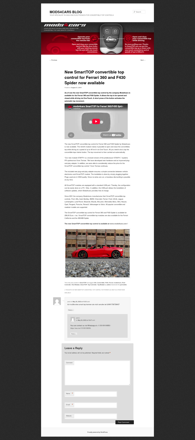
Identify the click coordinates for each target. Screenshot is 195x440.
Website (68, 416)
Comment (69, 362)
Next (143, 60)
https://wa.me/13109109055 (80, 328)
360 (95, 283)
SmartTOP (83, 283)
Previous (53, 60)
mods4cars (117, 283)
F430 (106, 283)
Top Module (101, 285)
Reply (70, 310)
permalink (123, 285)
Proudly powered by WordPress (97, 432)
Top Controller (92, 285)
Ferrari (111, 283)
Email (69, 404)
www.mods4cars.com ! (119, 223)
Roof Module (76, 285)
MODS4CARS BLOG (66, 11)
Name (69, 393)
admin (109, 285)
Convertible (100, 283)
